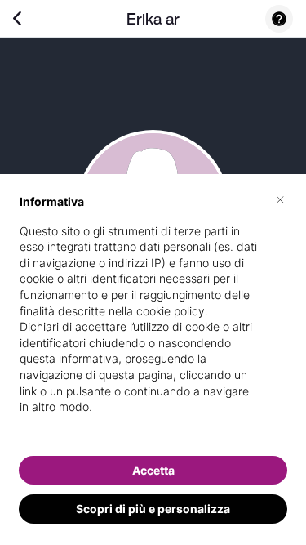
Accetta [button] (153, 470)
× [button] (280, 198)
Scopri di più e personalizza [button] (153, 509)
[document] (153, 317)
